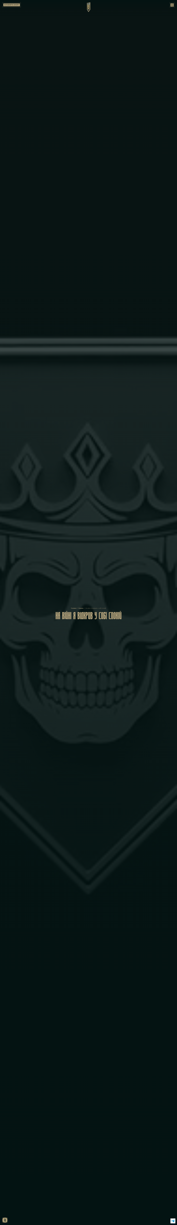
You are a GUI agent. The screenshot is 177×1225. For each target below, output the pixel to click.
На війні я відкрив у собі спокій (95, 608)
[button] (172, 4)
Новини (80, 608)
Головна (73, 608)
